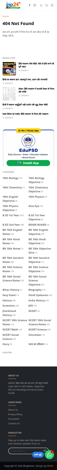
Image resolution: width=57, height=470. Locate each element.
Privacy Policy (15, 414)
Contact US (14, 423)
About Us (13, 409)
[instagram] (34, 5)
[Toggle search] (47, 5)
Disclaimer (13, 418)
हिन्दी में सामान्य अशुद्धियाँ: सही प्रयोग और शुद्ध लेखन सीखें (25, 104)
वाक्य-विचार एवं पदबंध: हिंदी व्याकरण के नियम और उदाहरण (25, 113)
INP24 (50, 465)
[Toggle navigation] (52, 5)
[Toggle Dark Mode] (41, 5)
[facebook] (29, 5)
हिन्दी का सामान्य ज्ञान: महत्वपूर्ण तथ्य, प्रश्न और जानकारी (25, 79)
